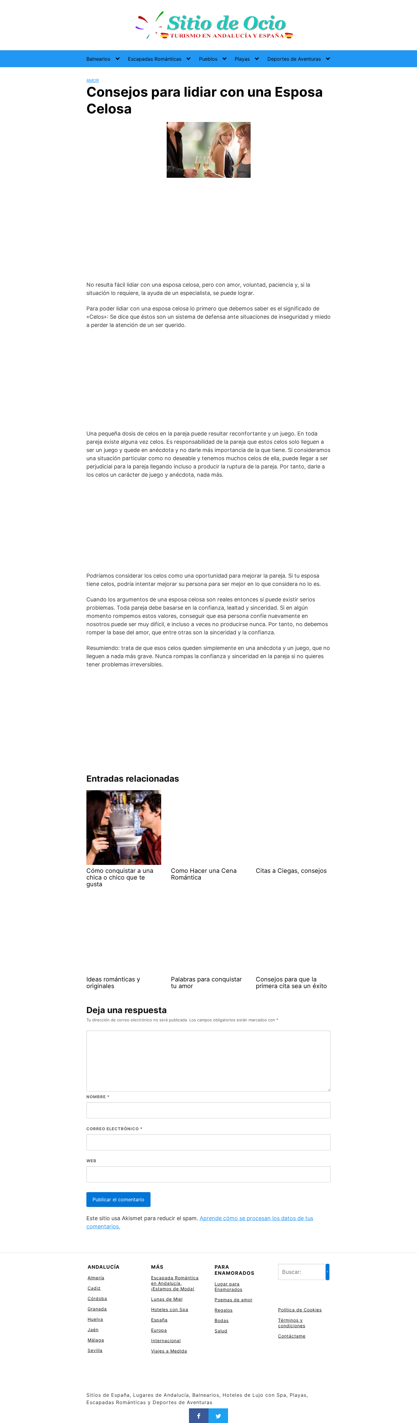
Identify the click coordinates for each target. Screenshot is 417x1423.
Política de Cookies (300, 1309)
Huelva (95, 1319)
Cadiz (94, 1288)
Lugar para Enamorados (228, 1286)
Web (91, 1160)
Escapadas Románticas (154, 59)
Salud (221, 1330)
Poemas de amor (233, 1299)
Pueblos (208, 59)
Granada (97, 1308)
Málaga (96, 1339)
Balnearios (98, 59)
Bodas (222, 1320)
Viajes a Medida (169, 1350)
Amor (92, 80)
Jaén (93, 1329)
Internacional (166, 1340)
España (159, 1319)
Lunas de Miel (167, 1299)
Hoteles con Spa (169, 1309)
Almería (96, 1277)
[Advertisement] (208, 230)
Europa (159, 1330)
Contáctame (292, 1336)
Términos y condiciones (291, 1322)
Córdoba (97, 1298)
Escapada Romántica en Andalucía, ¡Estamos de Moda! (175, 1283)
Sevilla (95, 1350)
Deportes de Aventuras (294, 59)
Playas (242, 59)
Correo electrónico (114, 1128)
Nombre (98, 1096)
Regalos (224, 1310)
